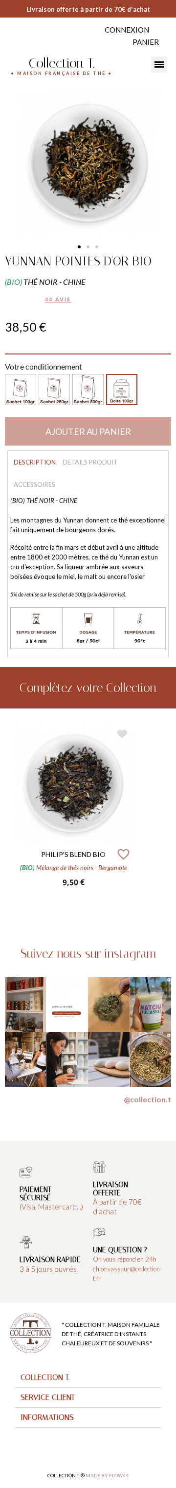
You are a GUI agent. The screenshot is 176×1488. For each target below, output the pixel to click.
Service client (48, 1397)
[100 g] (20, 389)
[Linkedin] (30, 33)
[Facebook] (11, 33)
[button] (79, 246)
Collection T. (61, 63)
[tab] (88, 1378)
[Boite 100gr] (121, 389)
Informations (47, 1417)
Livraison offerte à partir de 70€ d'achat (88, 9)
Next (171, 816)
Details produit (90, 462)
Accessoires (34, 484)
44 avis (58, 299)
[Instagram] (20, 33)
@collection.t (147, 1099)
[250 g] (54, 389)
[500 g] (88, 389)
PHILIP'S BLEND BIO (73, 854)
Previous (5, 816)
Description (35, 462)
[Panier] (145, 42)
